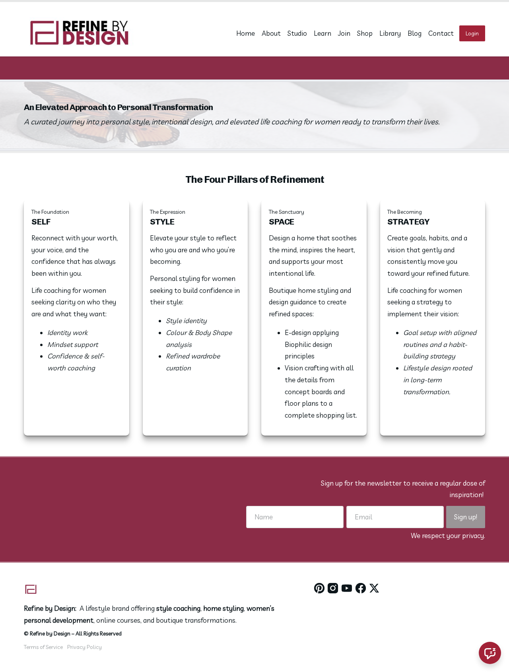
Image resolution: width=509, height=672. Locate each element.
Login (472, 33)
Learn (322, 33)
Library (390, 33)
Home (245, 33)
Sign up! (465, 517)
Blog (415, 33)
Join (344, 33)
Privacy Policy (84, 646)
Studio (297, 33)
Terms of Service (43, 646)
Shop (365, 33)
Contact (441, 33)
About (271, 33)
